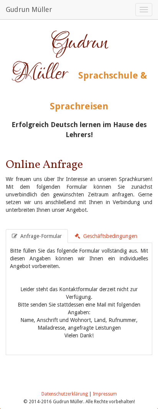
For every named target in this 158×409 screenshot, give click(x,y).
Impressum (105, 394)
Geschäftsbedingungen (109, 236)
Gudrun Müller (29, 9)
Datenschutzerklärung (64, 394)
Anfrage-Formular (40, 236)
